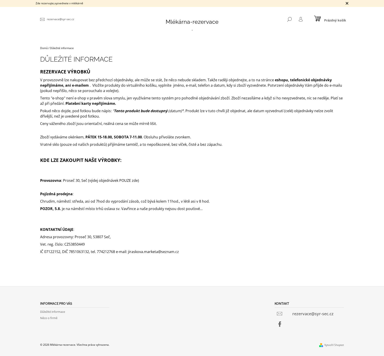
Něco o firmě (48, 318)
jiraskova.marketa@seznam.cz (153, 251)
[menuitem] (192, 29)
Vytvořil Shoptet (334, 345)
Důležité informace (52, 312)
